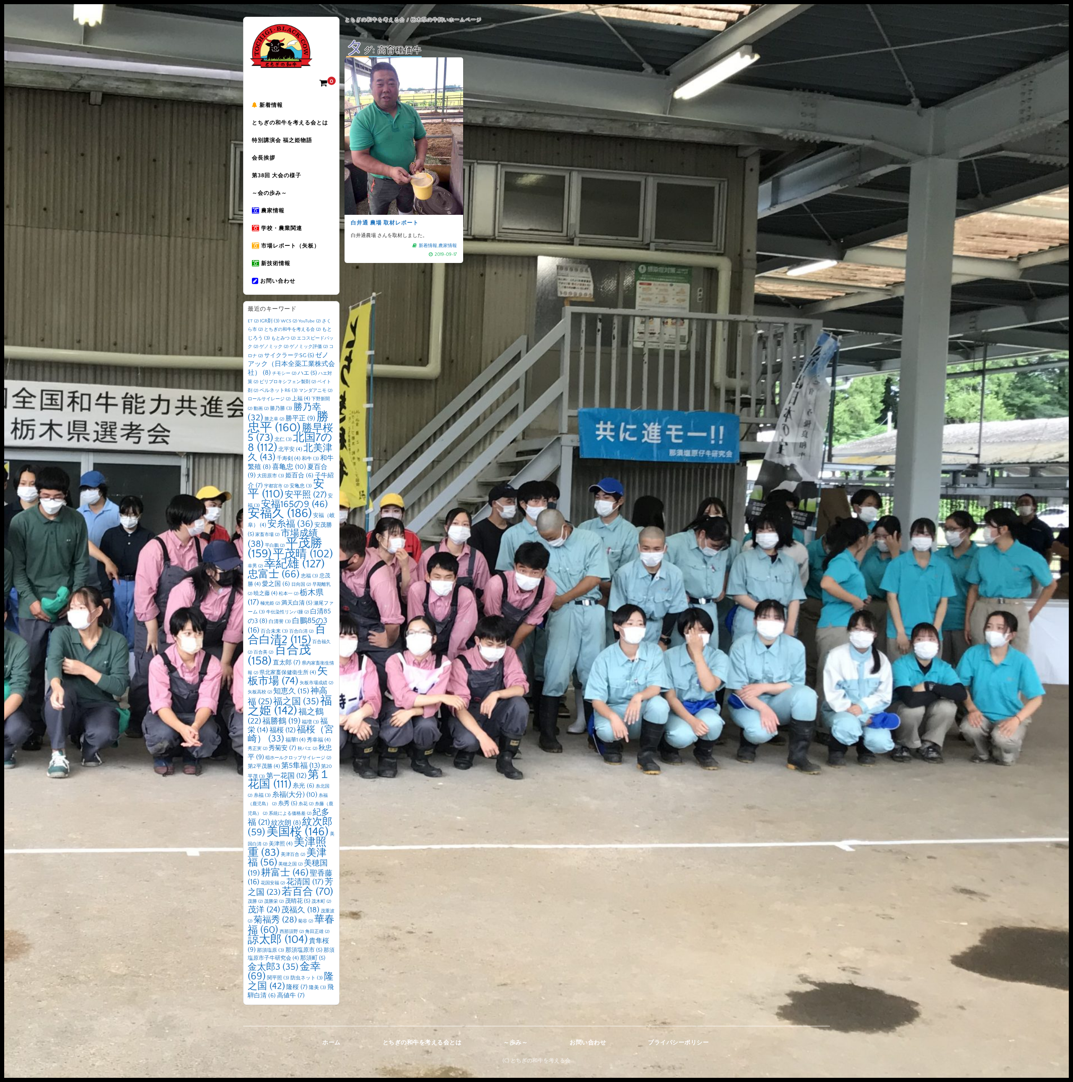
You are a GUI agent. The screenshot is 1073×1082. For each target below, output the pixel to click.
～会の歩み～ (269, 193)
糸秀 (287, 803)
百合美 (263, 652)
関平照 (278, 978)
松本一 (288, 593)
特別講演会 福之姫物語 (282, 140)
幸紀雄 (294, 564)
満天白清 (296, 603)
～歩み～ (515, 1042)
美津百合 (293, 854)
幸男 (255, 566)
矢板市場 (288, 676)
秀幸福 (319, 740)
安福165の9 (294, 504)
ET (253, 321)
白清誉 (280, 621)
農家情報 (272, 211)
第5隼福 (300, 766)
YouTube (309, 321)
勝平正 (300, 418)
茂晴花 (297, 901)
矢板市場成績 (316, 682)
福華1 (295, 740)
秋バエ (307, 748)
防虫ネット (306, 978)
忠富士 (274, 574)
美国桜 (298, 831)
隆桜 (297, 987)
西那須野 (292, 931)
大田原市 (270, 476)
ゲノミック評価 (309, 346)
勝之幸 (274, 419)
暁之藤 (265, 593)
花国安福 (273, 883)
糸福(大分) (294, 795)
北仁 (283, 439)
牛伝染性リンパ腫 (287, 612)
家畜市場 (267, 534)
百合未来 (274, 631)
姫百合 (299, 475)
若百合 (307, 891)
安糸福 (290, 524)
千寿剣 (289, 458)
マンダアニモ (315, 390)
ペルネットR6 (278, 390)
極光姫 (270, 603)
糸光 (303, 786)
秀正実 (257, 748)
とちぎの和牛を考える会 (292, 329)
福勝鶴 (281, 721)
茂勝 (255, 901)
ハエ (307, 373)
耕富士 (284, 872)
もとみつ (283, 338)
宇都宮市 (276, 486)
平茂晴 (303, 554)
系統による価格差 (290, 813)
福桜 (282, 730)
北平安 (290, 449)
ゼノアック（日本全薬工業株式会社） (291, 364)
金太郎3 (273, 967)
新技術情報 (274, 263)
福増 (310, 722)
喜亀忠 (289, 467)
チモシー (284, 373)
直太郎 (287, 662)
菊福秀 (275, 920)
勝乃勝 (281, 408)
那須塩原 (270, 950)
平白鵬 (275, 545)
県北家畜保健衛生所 (287, 672)
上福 (301, 399)
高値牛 (291, 995)
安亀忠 (301, 486)
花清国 (305, 882)
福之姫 (290, 706)
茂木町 (321, 901)
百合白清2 (287, 634)
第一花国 (286, 776)
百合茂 (279, 655)
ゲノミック (273, 346)
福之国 (296, 701)
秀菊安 (282, 748)
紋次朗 (286, 823)
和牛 (310, 458)
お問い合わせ (277, 281)
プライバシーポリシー (678, 1042)
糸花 (306, 803)
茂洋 (264, 910)
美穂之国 (290, 864)
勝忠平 (288, 422)
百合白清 (301, 631)
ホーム (331, 1042)
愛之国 (276, 584)
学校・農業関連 (280, 228)
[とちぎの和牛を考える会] (281, 61)
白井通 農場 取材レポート (385, 223)
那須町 (312, 958)
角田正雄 (317, 931)
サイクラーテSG (289, 355)
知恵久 (291, 691)
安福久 (280, 513)
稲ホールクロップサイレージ (298, 757)
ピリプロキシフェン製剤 (287, 381)
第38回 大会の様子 (276, 175)
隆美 (317, 987)
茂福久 (300, 910)
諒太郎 (278, 939)
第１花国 (289, 779)
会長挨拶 (263, 158)
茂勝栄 (274, 901)
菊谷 (305, 921)
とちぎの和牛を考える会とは (290, 123)
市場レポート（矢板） (289, 246)
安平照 (306, 495)
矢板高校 (260, 692)
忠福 (309, 576)
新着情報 (270, 105)
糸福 (262, 795)
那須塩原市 (303, 950)
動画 (261, 408)
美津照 (281, 844)
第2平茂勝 (264, 766)
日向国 (301, 584)
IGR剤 (270, 321)
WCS (289, 321)
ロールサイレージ (269, 399)
